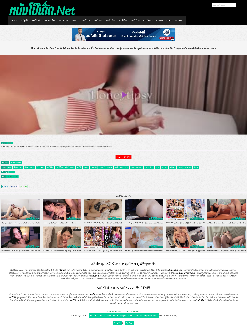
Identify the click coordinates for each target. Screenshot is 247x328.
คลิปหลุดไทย (172, 270)
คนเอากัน (93, 167)
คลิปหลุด (178, 20)
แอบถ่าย (159, 20)
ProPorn (129, 323)
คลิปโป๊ (79, 167)
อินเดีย (168, 20)
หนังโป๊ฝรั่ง (97, 20)
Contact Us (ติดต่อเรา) (131, 311)
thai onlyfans (149, 167)
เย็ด (21, 167)
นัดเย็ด (42, 167)
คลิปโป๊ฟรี (36, 20)
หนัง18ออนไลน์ (49, 20)
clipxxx (196, 167)
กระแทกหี (102, 167)
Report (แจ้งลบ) (123, 157)
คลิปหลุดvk (96, 276)
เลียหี (9, 167)
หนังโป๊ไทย (135, 20)
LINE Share (23, 186)
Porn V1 (117, 323)
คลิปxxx (85, 167)
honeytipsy (187, 167)
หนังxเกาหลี (63, 20)
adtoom (12, 172)
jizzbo (180, 167)
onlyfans (172, 167)
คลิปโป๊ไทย (50, 167)
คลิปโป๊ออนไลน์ (69, 167)
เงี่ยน (26, 167)
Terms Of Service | (114, 311)
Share (6, 186)
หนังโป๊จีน (86, 20)
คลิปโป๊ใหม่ (59, 167)
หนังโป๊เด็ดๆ (110, 20)
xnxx (126, 167)
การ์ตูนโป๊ (24, 20)
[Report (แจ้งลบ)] (123, 155)
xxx (121, 167)
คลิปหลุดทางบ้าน (184, 273)
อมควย (32, 167)
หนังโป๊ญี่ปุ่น (148, 20)
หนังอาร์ (75, 20)
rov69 (157, 167)
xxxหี (116, 167)
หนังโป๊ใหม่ (123, 20)
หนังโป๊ (92, 294)
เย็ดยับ (16, 167)
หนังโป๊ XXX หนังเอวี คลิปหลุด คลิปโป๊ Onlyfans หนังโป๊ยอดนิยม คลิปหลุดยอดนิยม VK (124, 315)
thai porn (139, 167)
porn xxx (164, 167)
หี (37, 167)
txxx (132, 167)
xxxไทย (109, 167)
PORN (14, 20)
